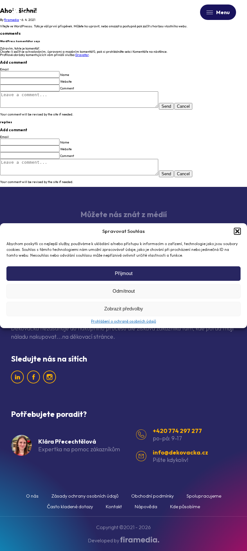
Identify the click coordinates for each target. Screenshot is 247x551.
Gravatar (82, 55)
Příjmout (124, 273)
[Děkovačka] (33, 12)
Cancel (183, 106)
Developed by (104, 540)
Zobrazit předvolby (123, 308)
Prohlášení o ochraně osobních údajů (123, 321)
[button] (237, 231)
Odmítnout (124, 291)
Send (166, 106)
